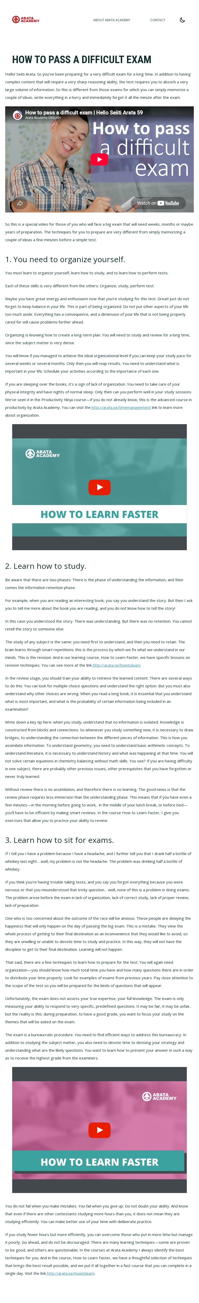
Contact (157, 20)
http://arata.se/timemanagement (121, 407)
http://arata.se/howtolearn (116, 665)
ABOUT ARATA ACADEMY (111, 20)
